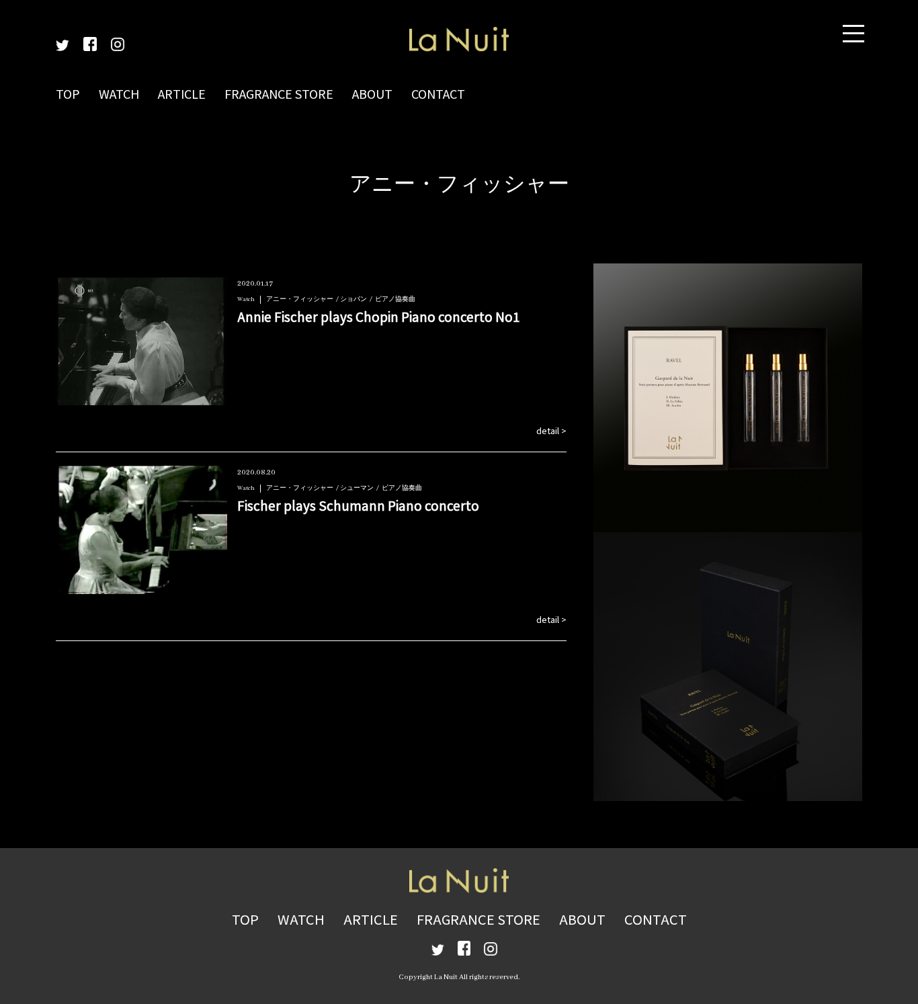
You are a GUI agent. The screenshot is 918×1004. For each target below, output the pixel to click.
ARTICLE (182, 93)
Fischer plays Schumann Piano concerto (358, 505)
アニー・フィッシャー (299, 299)
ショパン (353, 299)
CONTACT (438, 93)
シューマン (357, 488)
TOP (68, 93)
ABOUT (372, 93)
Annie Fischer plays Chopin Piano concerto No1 (378, 316)
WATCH (119, 93)
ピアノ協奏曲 (395, 299)
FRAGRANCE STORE (278, 93)
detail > (551, 430)
